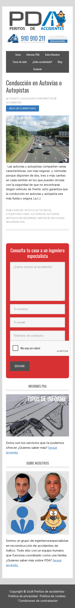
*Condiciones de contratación (38, 600)
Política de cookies (52, 596)
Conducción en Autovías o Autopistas (34, 86)
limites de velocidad (50, 218)
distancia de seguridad (21, 218)
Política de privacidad (23, 596)
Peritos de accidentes (37, 20)
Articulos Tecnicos (37, 210)
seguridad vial (15, 222)
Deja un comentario (22, 108)
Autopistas (38, 214)
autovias (53, 214)
